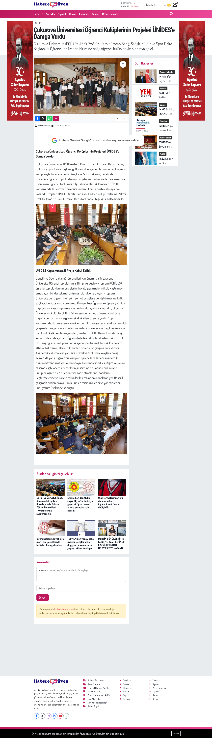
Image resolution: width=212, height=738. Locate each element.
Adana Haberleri (167, 72)
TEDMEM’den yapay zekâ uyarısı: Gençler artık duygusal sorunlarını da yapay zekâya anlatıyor (80, 543)
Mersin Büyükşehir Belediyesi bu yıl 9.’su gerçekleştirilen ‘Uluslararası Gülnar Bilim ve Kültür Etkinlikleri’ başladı (167, 144)
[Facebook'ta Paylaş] (37, 118)
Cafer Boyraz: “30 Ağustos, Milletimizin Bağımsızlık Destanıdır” (165, 79)
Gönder (43, 597)
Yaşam (95, 14)
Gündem (38, 14)
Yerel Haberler (159, 687)
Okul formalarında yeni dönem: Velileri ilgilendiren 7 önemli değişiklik (110, 502)
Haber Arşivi (93, 706)
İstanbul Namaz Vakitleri (98, 687)
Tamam (176, 733)
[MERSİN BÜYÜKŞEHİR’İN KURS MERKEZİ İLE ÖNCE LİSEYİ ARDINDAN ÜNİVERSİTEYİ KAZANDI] (112, 527)
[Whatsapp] (66, 716)
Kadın (155, 695)
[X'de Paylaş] (43, 118)
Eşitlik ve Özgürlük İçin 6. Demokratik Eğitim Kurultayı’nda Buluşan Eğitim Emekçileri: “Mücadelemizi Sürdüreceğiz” (49, 505)
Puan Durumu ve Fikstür (98, 695)
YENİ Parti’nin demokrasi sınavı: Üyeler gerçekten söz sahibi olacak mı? (166, 95)
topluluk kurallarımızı (64, 608)
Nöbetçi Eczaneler (95, 680)
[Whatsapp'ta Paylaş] (50, 118)
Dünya (72, 14)
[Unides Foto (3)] (81, 423)
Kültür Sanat (165, 137)
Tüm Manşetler (94, 699)
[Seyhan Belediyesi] (20, 70)
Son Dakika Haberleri (97, 702)
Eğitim (37, 23)
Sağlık (162, 154)
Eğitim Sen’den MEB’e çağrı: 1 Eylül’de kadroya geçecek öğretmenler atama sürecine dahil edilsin (80, 504)
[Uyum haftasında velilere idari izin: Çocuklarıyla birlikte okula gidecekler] (50, 527)
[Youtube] (60, 716)
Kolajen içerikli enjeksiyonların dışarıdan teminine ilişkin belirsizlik (167, 161)
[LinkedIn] (54, 716)
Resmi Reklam (110, 14)
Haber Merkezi (44, 125)
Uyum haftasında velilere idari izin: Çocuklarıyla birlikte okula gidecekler (50, 542)
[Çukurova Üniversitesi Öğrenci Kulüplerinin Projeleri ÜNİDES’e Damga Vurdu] (81, 86)
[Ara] (172, 14)
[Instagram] (48, 716)
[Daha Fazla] (56, 118)
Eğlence (127, 699)
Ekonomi (84, 14)
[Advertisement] (81, 650)
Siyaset (62, 14)
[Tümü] (174, 63)
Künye (155, 699)
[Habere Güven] (51, 5)
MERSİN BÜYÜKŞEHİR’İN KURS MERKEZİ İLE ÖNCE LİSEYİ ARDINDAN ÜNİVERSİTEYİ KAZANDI (111, 543)
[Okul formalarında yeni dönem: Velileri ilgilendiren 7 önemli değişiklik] (112, 486)
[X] (42, 716)
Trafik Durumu (94, 691)
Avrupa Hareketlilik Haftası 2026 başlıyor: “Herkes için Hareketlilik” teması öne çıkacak (166, 128)
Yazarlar (50, 14)
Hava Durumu (93, 684)
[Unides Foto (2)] (81, 234)
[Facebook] (36, 716)
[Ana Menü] (176, 14)
